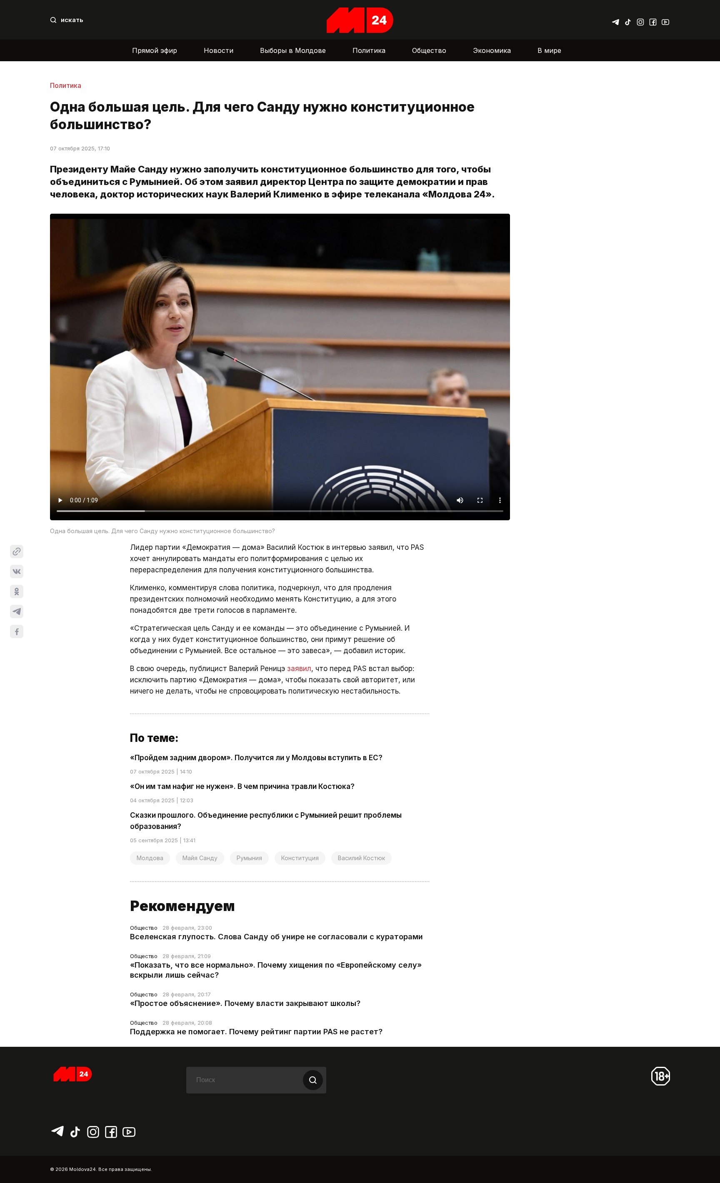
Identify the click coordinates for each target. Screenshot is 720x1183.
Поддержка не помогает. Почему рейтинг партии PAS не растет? (256, 1031)
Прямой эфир (154, 50)
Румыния (249, 857)
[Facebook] (653, 20)
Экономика (492, 50)
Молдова (150, 857)
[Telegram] (615, 20)
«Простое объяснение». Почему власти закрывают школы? (245, 1003)
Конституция (300, 857)
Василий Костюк (361, 857)
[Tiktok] (627, 20)
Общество (429, 50)
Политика (368, 50)
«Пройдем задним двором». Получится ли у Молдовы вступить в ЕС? (256, 758)
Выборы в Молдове (293, 50)
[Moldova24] (360, 20)
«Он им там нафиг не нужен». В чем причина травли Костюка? (242, 786)
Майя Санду (200, 857)
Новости (218, 50)
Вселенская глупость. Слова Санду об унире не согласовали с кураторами (276, 936)
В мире (549, 50)
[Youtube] (665, 20)
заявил (299, 668)
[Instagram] (640, 20)
